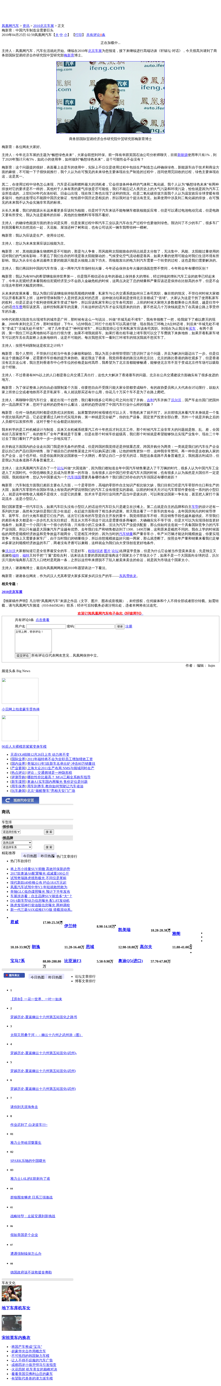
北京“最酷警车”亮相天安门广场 (51, 791)
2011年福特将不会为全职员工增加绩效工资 (60, 759)
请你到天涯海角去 (24, 1107)
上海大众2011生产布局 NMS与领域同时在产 (60, 768)
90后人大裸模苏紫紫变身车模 (24, 746)
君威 (14, 922)
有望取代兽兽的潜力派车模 (32, 1378)
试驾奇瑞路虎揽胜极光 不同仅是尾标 (38, 878)
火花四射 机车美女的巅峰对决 (34, 1369)
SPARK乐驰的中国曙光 (28, 1161)
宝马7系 (17, 960)
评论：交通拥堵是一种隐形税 (49, 772)
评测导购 (18, 777)
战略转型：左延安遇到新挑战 (32, 1216)
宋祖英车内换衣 (16, 1337)
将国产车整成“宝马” (26, 1347)
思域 (90, 946)
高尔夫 (146, 946)
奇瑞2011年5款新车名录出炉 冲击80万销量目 (61, 763)
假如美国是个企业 (24, 1235)
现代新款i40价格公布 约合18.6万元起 (38, 882)
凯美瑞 (124, 929)
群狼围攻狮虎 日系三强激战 (31, 1197)
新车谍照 (18, 782)
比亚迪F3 (72, 960)
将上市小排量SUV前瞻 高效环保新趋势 (40, 869)
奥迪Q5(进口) (130, 960)
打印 (78, 35)
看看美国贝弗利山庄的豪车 (32, 1374)
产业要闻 (18, 768)
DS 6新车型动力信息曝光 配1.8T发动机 (40, 900)
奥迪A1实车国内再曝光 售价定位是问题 (57, 782)
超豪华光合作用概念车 (28, 1351)
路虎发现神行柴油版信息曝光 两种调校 (40, 905)
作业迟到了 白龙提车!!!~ (28, 1125)
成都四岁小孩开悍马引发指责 (33, 1365)
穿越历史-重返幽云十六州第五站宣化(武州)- (43, 1053)
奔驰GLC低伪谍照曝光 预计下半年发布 (40, 891)
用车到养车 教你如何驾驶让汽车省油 (55, 786)
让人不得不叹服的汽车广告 (32, 1360)
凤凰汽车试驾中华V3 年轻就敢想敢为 (38, 887)
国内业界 (18, 763)
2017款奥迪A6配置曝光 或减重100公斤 (39, 873)
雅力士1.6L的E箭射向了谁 (30, 1178)
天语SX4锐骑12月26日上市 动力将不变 (39, 754)
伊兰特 (70, 926)
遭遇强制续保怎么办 (25, 1253)
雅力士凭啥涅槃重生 (25, 1142)
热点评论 (18, 772)
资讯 (26, 26)
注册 (128, 626)
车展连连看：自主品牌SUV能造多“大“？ (41, 896)
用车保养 (18, 786)
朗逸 (36, 946)
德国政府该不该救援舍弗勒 (31, 1272)
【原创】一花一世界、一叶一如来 (36, 999)
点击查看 (42, 620)
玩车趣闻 (18, 791)
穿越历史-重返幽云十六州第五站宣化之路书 (43, 1017)
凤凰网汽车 (10, 26)
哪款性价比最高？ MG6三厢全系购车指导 (59, 777)
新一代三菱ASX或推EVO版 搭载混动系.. (41, 910)
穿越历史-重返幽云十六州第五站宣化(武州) (43, 1071)
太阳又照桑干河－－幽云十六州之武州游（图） (46, 1035)
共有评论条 (95, 35)
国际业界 (18, 759)
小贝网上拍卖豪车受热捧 (21, 709)
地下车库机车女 (16, 1308)
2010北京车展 (43, 26)
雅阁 (176, 933)
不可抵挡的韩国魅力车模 (30, 1356)
